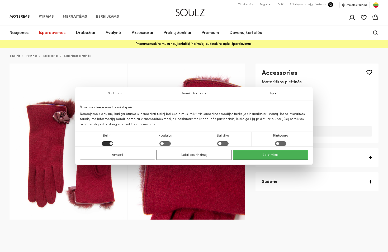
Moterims (20, 17)
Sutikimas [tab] (115, 93)
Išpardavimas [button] (52, 33)
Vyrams (46, 17)
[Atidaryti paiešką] (375, 33)
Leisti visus (270, 154)
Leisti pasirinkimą (194, 154)
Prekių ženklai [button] (177, 33)
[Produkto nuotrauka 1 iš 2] (68, 142)
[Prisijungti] (352, 17)
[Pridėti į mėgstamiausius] (369, 72)
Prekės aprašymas (280, 158)
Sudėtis (269, 182)
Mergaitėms (75, 17)
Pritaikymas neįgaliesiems (308, 4)
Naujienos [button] (19, 33)
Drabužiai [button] (85, 33)
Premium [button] (210, 33)
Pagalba (265, 4)
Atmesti (117, 154)
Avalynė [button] (113, 33)
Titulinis (15, 56)
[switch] (165, 143)
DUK (280, 4)
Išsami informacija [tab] (194, 93)
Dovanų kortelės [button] (246, 33)
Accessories (51, 56)
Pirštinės (31, 56)
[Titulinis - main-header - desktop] (194, 10)
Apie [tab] (273, 93)
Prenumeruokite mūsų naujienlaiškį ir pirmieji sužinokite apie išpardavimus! (194, 44)
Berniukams (107, 17)
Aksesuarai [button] (142, 33)
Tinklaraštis (245, 4)
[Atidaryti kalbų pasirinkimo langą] (375, 5)
